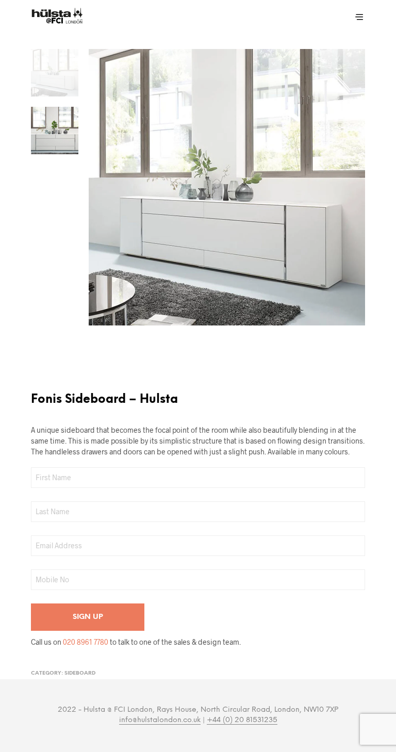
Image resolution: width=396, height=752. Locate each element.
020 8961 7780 (85, 641)
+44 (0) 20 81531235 (242, 720)
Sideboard (79, 673)
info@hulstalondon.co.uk (160, 720)
